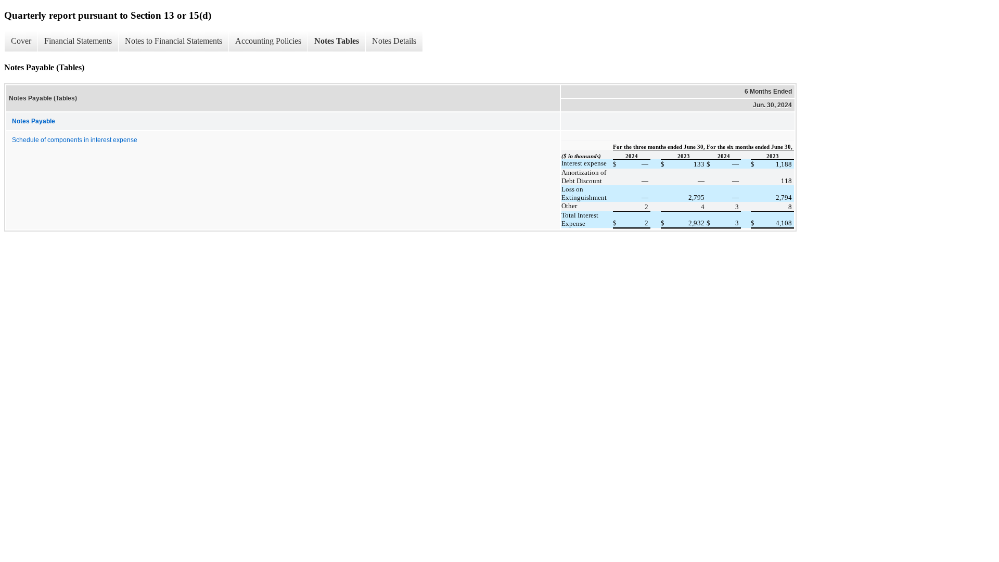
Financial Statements (78, 40)
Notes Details (394, 40)
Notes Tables (336, 40)
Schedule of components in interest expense (74, 140)
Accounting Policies (268, 40)
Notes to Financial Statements (173, 40)
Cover (21, 40)
